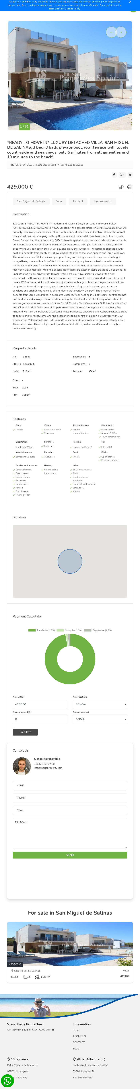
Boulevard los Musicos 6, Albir (90, 1065)
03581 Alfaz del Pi (83, 1071)
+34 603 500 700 (17, 1077)
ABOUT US (79, 1036)
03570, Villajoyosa (17, 1071)
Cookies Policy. (72, 8)
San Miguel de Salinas (72, 164)
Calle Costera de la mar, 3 (22, 1065)
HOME (76, 1030)
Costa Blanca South (46, 164)
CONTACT (79, 1042)
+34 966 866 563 (83, 1077)
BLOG (76, 1048)
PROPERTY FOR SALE (21, 164)
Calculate (25, 732)
